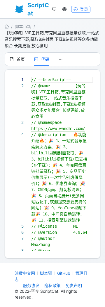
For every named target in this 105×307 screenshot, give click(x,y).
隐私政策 (52, 285)
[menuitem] (17, 59)
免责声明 (74, 285)
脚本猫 (46, 273)
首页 (21, 59)
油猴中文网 (25, 273)
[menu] (52, 59)
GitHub (63, 273)
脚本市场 (23, 26)
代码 (45, 59)
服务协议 (31, 285)
